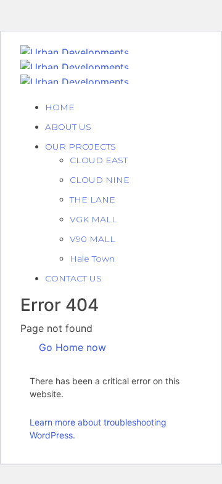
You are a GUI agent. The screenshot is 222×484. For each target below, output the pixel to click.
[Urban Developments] (74, 48)
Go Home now (71, 347)
